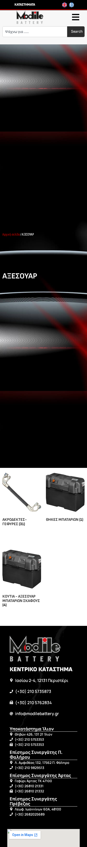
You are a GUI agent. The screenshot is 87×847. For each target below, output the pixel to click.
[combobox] (34, 31)
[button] (75, 17)
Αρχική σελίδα (11, 234)
